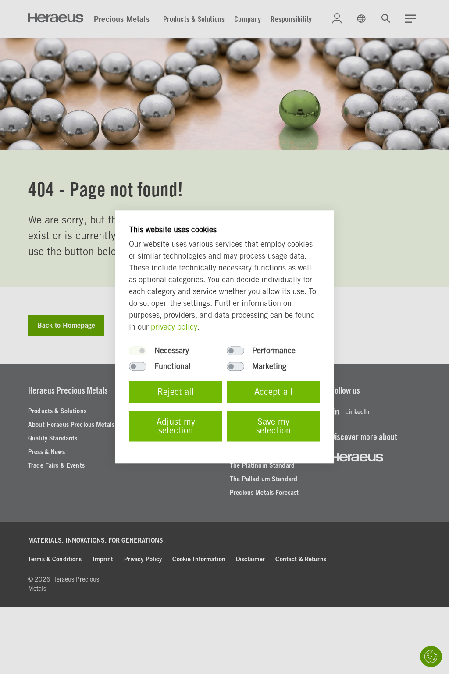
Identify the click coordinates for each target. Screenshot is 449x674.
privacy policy (174, 327)
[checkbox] (137, 351)
